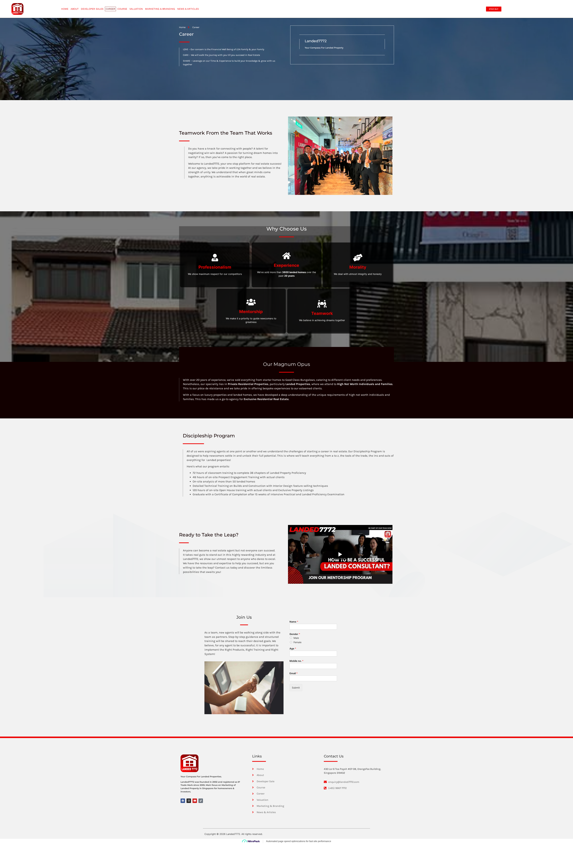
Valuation (136, 8)
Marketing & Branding (160, 8)
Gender (294, 634)
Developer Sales (92, 8)
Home (64, 8)
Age (292, 648)
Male (296, 637)
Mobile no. (296, 660)
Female (297, 642)
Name (293, 621)
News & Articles (188, 8)
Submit (296, 687)
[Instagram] (189, 800)
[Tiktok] (200, 800)
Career (110, 8)
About (75, 8)
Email (293, 673)
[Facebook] (183, 800)
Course (122, 8)
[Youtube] (194, 800)
